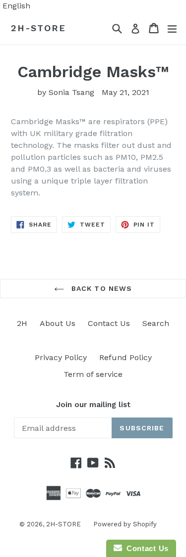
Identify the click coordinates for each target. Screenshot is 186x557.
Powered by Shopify (125, 524)
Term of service (93, 374)
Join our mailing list (93, 404)
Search (155, 323)
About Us (57, 323)
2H (22, 323)
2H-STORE (38, 28)
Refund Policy (125, 357)
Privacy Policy (61, 357)
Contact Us (109, 323)
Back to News (100, 288)
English (16, 5)
